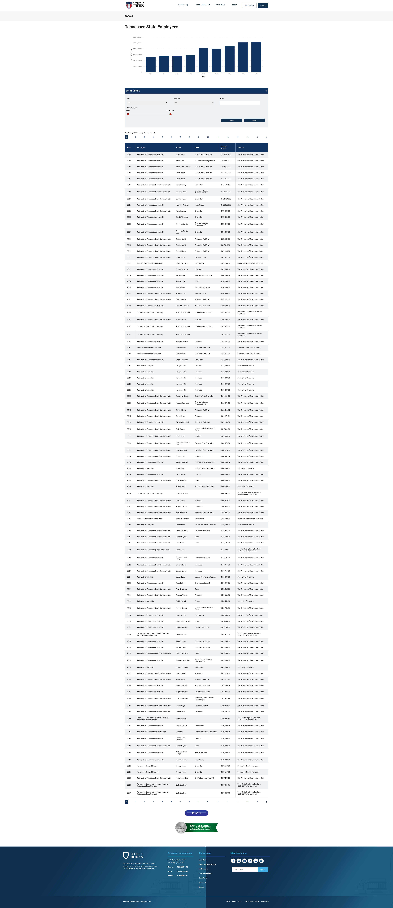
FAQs (228, 901)
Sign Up (262, 869)
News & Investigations (207, 864)
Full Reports (203, 869)
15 (257, 137)
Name (222, 99)
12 (228, 137)
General (170, 867)
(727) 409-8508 (182, 871)
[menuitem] (183, 5)
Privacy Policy (237, 901)
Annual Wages (132, 108)
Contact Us (265, 901)
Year (128, 99)
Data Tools (203, 860)
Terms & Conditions (252, 901)
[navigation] (208, 5)
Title (197, 148)
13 (237, 137)
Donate (263, 5)
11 (218, 137)
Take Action (203, 878)
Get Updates (249, 5)
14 (247, 137)
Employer (176, 99)
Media (170, 871)
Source (241, 148)
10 (208, 137)
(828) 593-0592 (182, 867)
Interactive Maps (205, 873)
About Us (202, 882)
